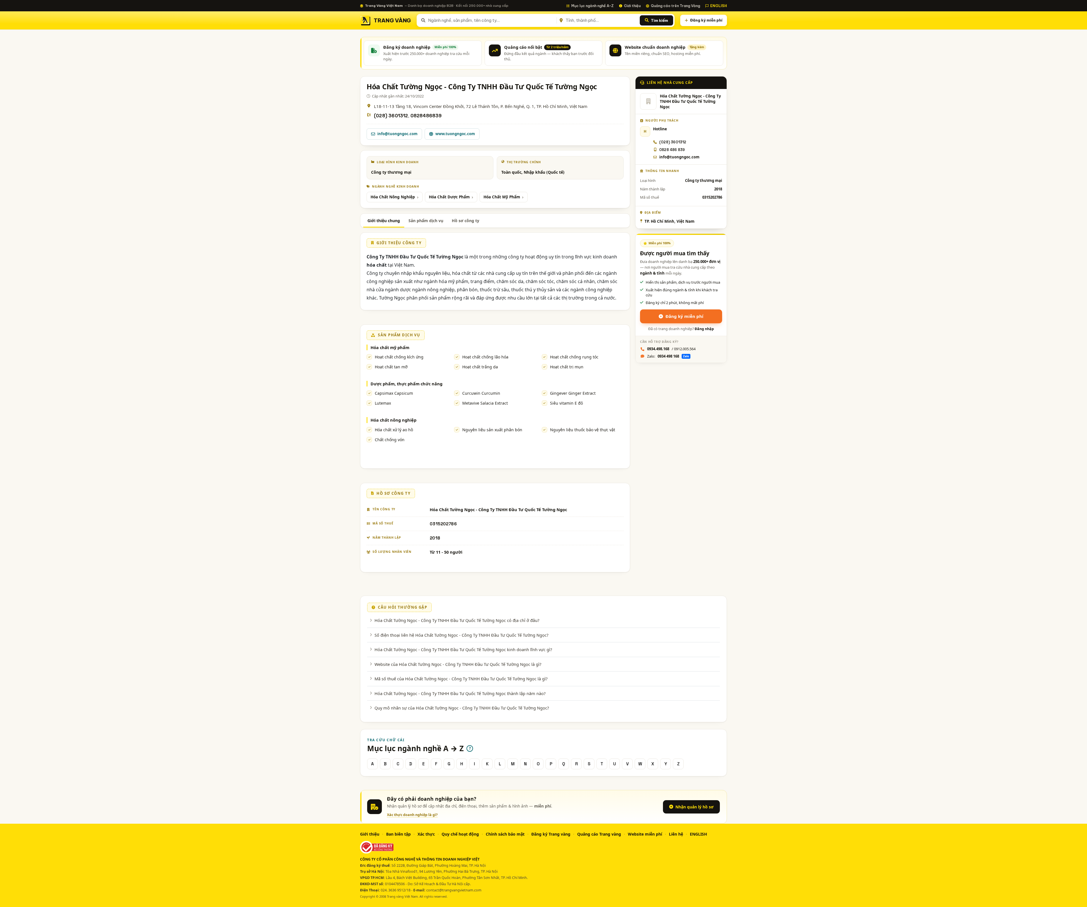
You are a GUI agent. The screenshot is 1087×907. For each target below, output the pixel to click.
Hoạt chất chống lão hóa (485, 357)
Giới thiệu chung (383, 220)
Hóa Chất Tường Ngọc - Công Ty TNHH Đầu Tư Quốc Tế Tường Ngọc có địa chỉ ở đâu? (457, 620)
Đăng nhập (704, 328)
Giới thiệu (632, 5)
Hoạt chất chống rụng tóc (574, 357)
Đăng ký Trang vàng (550, 834)
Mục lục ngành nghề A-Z (592, 5)
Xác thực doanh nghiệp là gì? (412, 814)
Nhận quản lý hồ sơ (694, 807)
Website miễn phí (645, 834)
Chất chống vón (390, 439)
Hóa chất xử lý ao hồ (394, 429)
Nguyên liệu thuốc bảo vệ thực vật (582, 429)
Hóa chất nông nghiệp (393, 420)
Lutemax (383, 403)
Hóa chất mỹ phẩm (390, 347)
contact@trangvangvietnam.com (454, 890)
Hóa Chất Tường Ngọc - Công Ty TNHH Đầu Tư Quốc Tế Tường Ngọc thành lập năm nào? (460, 693)
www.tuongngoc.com (455, 133)
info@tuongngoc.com (397, 133)
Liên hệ (676, 834)
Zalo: (668, 356)
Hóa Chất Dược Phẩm (449, 196)
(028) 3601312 (391, 116)
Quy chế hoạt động (460, 834)
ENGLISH (718, 5)
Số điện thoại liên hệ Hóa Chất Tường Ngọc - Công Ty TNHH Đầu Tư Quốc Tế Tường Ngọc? (461, 635)
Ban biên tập (398, 834)
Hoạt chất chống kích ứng (399, 357)
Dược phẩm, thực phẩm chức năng (406, 383)
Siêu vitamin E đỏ (566, 403)
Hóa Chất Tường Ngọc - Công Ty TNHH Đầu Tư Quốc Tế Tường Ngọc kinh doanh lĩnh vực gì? (463, 649)
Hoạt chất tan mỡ (391, 366)
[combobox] (491, 20)
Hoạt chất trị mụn (566, 366)
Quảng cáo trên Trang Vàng (675, 5)
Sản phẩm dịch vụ (425, 220)
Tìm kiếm (659, 20)
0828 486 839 (672, 149)
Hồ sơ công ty (465, 220)
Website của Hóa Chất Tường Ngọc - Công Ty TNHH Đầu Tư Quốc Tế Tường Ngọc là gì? (458, 664)
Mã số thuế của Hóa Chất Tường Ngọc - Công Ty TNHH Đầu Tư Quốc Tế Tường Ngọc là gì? (461, 678)
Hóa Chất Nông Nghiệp (393, 196)
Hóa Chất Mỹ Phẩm (501, 196)
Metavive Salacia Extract (485, 403)
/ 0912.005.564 (671, 348)
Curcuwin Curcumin (481, 393)
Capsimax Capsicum (394, 393)
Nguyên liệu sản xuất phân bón (492, 429)
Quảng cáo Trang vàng (599, 834)
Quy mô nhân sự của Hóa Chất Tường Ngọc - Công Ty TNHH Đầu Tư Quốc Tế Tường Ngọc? (462, 708)
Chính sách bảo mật (505, 834)
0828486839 (426, 116)
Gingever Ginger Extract (573, 393)
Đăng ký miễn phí (706, 20)
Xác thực (426, 834)
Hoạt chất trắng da (480, 366)
